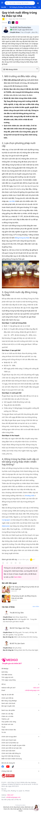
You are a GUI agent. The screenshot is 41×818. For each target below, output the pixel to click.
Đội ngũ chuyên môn (8, 706)
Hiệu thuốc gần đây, (16, 809)
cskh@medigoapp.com (32, 690)
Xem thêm (17, 577)
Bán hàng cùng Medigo (9, 701)
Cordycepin (6, 520)
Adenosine (6, 526)
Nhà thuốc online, (30, 807)
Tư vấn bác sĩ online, (28, 809)
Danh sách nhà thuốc (8, 703)
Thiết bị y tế (5, 719)
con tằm (12, 201)
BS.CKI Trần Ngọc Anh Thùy (19, 628)
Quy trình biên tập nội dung (11, 756)
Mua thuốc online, (19, 807)
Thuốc (3, 727)
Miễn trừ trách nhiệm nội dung (12, 759)
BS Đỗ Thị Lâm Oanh (17, 643)
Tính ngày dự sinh (7, 677)
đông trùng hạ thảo (22, 238)
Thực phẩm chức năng (9, 722)
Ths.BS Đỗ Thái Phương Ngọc (20, 27)
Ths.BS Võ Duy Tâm (17, 613)
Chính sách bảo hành (8, 751)
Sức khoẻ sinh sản (7, 724)
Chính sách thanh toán (9, 740)
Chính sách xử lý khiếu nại (10, 743)
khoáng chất (29, 496)
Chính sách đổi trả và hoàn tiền (12, 748)
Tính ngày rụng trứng (9, 680)
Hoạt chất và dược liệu (9, 730)
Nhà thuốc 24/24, (8, 807)
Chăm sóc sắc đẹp (7, 714)
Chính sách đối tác (7, 698)
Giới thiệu (5, 672)
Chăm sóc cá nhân (7, 716)
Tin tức (4, 732)
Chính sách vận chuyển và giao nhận (13, 745)
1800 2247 (36, 688)
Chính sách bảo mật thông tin (11, 753)
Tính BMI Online (7, 675)
